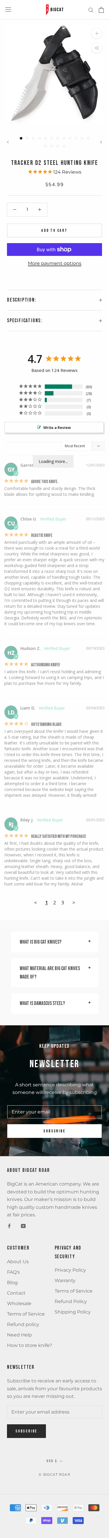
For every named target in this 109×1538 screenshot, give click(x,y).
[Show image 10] (76, 138)
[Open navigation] (8, 9)
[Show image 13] (45, 146)
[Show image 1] (21, 138)
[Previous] (8, 142)
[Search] (91, 9)
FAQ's (13, 1272)
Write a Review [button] (57, 427)
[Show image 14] (51, 146)
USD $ (52, 1461)
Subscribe (54, 1131)
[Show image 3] (33, 138)
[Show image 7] (57, 138)
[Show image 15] (57, 146)
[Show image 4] (39, 138)
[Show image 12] (88, 138)
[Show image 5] (45, 138)
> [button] (73, 902)
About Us (18, 1261)
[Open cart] (101, 10)
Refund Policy (71, 1301)
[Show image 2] (27, 138)
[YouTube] (23, 1225)
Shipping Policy (73, 1312)
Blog (12, 1282)
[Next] (101, 142)
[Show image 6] (51, 138)
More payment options (54, 263)
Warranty (65, 1280)
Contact (16, 1293)
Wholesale (19, 1303)
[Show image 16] (63, 146)
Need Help (19, 1335)
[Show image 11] (82, 138)
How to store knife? (29, 1345)
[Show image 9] (70, 138)
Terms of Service (26, 1314)
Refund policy (23, 1324)
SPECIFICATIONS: (24, 321)
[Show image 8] (63, 138)
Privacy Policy (70, 1270)
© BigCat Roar (54, 1474)
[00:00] (54, 74)
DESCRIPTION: (22, 300)
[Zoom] (97, 33)
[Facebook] (9, 1225)
